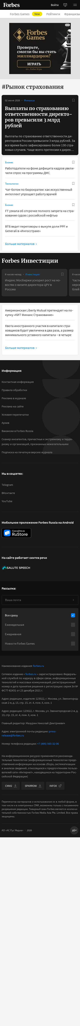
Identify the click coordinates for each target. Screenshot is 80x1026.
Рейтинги (53, 14)
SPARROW (31, 786)
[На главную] (11, 5)
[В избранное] (73, 100)
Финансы (29, 100)
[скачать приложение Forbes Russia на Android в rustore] (16, 533)
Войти (55, 5)
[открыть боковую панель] (65, 5)
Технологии (11, 183)
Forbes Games (25, 14)
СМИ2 (8, 786)
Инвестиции (32, 274)
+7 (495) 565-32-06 (48, 743)
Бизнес (9, 162)
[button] (75, 5)
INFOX (53, 786)
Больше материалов (19, 244)
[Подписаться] (73, 600)
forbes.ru (38, 666)
